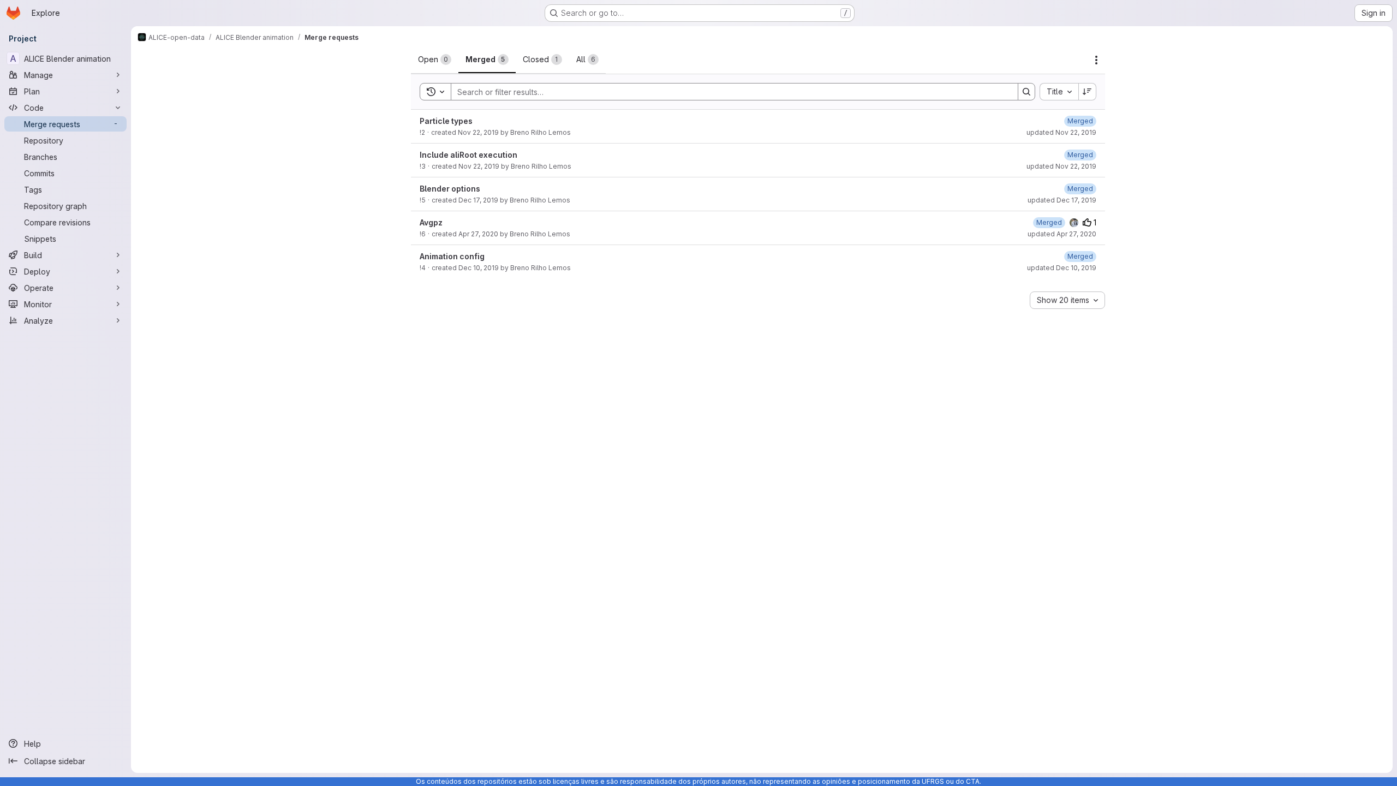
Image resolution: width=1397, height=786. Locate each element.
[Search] (1026, 91)
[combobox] (1059, 91)
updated (1061, 132)
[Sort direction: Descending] (1087, 91)
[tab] (434, 59)
